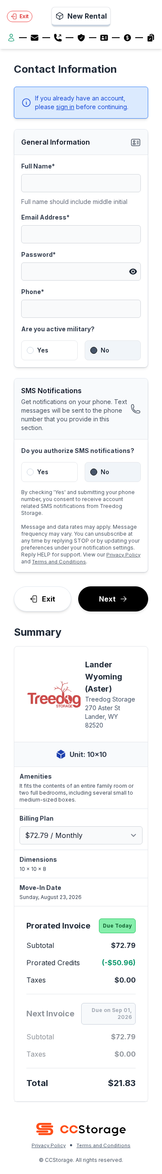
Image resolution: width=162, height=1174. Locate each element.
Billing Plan (36, 818)
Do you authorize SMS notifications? (77, 450)
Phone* (32, 291)
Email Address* (45, 217)
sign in (65, 106)
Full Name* (38, 166)
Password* (38, 254)
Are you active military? (58, 329)
